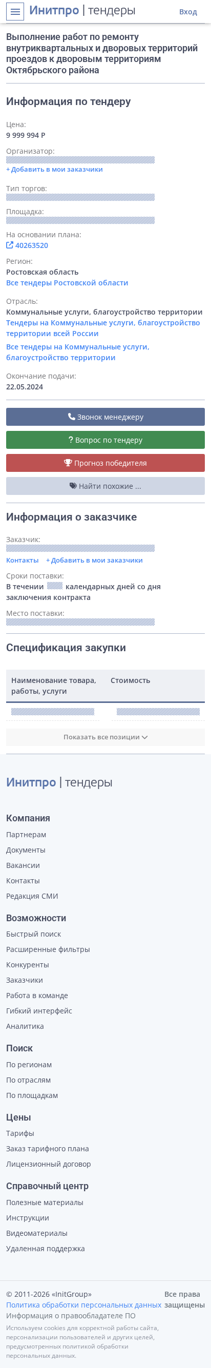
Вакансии (23, 865)
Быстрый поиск (33, 934)
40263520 (30, 245)
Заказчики (24, 980)
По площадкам (32, 1095)
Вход (188, 11)
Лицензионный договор (48, 1164)
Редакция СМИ (32, 896)
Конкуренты (27, 964)
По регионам (29, 1064)
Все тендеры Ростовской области (67, 282)
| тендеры (82, 11)
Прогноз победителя (109, 463)
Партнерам (26, 834)
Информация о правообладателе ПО (71, 1315)
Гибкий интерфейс (39, 1010)
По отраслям (28, 1080)
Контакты (22, 560)
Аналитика (25, 1026)
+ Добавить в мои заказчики (94, 560)
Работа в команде (37, 995)
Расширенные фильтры (48, 949)
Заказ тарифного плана (47, 1148)
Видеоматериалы (37, 1233)
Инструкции (27, 1217)
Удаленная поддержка (45, 1248)
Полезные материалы (44, 1202)
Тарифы (20, 1133)
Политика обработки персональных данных (83, 1305)
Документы (26, 850)
